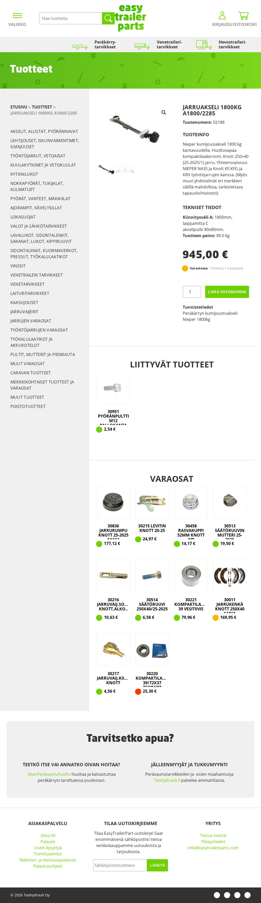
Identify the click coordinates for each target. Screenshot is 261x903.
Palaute (48, 841)
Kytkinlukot (24, 174)
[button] (163, 112)
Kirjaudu (222, 24)
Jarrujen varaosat (30, 321)
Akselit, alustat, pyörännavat (44, 131)
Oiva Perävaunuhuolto (49, 774)
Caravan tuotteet (30, 373)
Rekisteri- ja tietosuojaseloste (48, 860)
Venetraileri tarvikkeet (36, 275)
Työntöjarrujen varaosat (39, 330)
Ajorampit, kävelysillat (36, 208)
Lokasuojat (23, 217)
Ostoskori (243, 24)
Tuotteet (42, 107)
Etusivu (18, 107)
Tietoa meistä (213, 835)
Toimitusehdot (48, 854)
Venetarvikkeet (27, 284)
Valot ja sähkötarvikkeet (38, 226)
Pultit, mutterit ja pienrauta (42, 354)
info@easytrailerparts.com (213, 848)
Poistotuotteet (28, 406)
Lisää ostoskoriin (227, 292)
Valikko (17, 24)
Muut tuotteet (27, 397)
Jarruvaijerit (24, 311)
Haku (108, 18)
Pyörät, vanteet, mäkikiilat (40, 198)
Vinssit (17, 266)
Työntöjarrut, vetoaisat (37, 156)
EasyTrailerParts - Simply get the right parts (130, 18)
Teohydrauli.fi (167, 780)
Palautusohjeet (47, 866)
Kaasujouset (24, 302)
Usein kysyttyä (48, 848)
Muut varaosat (27, 363)
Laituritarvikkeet (29, 293)
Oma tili (48, 835)
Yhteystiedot (213, 841)
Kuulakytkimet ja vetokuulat (43, 165)
